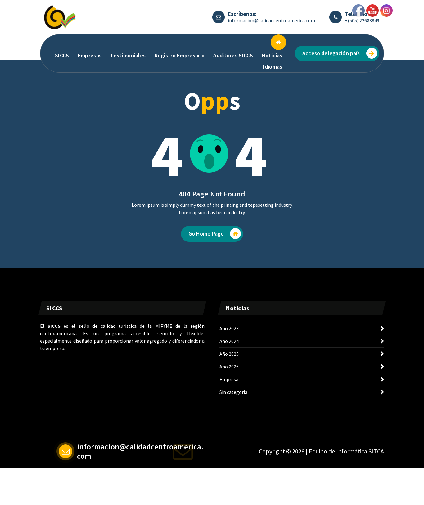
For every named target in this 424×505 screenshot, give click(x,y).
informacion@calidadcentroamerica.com (271, 20)
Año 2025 (229, 354)
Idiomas (272, 66)
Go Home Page (206, 233)
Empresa (228, 379)
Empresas (89, 55)
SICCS (62, 55)
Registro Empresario (180, 55)
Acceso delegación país (331, 53)
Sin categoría (233, 392)
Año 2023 (229, 328)
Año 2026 (229, 366)
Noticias (272, 55)
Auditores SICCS (233, 55)
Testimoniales (128, 55)
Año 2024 (229, 341)
